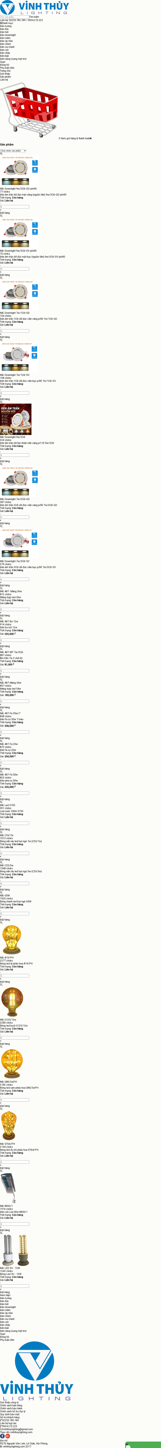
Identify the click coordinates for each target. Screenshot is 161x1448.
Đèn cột (4, 49)
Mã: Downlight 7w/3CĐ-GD (15, 499)
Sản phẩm (5, 76)
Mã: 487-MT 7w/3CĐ (11, 652)
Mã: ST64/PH (7, 1143)
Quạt (2, 61)
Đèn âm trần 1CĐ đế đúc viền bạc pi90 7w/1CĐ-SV (28, 380)
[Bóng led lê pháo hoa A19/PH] (11, 954)
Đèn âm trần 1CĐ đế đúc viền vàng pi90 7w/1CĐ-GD (28, 318)
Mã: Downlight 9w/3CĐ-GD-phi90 (18, 188)
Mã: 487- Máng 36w (11, 591)
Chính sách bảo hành (11, 1408)
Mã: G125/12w (8, 1019)
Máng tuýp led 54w (10, 688)
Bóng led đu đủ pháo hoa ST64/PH (19, 1149)
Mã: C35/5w (6, 865)
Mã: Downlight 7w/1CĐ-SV (14, 374)
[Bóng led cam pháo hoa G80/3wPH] (12, 1078)
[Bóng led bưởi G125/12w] (12, 1016)
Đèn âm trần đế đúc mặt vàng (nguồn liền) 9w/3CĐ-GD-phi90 (33, 194)
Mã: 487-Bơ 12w (9, 621)
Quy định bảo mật (9, 1414)
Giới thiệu (5, 73)
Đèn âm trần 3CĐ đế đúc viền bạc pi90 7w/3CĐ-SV (28, 567)
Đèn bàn (4, 55)
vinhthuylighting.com (14, 1446)
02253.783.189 (17, 20)
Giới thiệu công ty (9, 1402)
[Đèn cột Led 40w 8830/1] (8, 1203)
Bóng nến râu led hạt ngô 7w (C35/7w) (21, 841)
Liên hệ (4, 79)
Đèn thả (4, 29)
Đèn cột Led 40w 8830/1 (14, 1211)
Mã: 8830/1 (6, 1205)
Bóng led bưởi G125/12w (14, 1025)
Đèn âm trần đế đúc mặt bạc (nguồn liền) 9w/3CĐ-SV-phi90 (32, 256)
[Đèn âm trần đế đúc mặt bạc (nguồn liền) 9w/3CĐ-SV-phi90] (19, 247)
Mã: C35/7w (6, 835)
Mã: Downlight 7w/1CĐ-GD (15, 312)
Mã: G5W (5, 895)
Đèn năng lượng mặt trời (13, 58)
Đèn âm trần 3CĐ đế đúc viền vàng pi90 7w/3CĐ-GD (28, 505)
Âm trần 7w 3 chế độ (11, 658)
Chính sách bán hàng (11, 1405)
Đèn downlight (8, 35)
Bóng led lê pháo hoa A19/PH (16, 963)
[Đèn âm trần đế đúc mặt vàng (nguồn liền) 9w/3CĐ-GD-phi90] (19, 185)
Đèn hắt (4, 32)
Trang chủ (5, 70)
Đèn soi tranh (7, 46)
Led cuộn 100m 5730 (11, 811)
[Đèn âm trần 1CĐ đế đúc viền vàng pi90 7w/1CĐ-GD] (19, 309)
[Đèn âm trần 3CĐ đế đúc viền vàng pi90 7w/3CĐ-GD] (19, 496)
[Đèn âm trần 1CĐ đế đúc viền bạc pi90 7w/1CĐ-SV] (19, 372)
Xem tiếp (5, 1295)
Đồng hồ (4, 64)
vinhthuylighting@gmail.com (18, 1429)
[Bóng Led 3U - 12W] (15, 1265)
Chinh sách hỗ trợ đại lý (12, 1411)
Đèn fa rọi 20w (8, 750)
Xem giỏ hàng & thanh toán (75, 138)
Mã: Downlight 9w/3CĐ (12, 437)
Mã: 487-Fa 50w (9, 774)
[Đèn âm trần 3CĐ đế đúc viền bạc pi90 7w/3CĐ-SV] (19, 558)
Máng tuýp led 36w (10, 597)
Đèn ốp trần (6, 41)
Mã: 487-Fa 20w (9, 744)
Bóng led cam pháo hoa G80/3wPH (19, 1087)
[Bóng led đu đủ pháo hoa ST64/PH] (9, 1140)
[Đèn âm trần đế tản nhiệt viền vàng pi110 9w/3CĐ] (15, 434)
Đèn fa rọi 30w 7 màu (11, 719)
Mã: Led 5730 (7, 805)
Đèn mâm (5, 38)
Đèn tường (5, 26)
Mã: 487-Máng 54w (10, 682)
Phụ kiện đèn (7, 67)
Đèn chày (5, 52)
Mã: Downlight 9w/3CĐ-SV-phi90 (18, 250)
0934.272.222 (35, 20)
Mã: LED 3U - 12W (10, 1268)
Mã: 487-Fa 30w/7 (10, 713)
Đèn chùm (5, 43)
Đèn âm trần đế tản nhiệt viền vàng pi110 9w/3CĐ (27, 443)
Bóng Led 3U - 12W (10, 1274)
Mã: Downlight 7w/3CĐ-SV (14, 561)
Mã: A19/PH (7, 957)
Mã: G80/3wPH (8, 1081)
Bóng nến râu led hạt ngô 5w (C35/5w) (21, 871)
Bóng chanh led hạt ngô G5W (15, 901)
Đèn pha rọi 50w (9, 780)
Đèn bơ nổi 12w (8, 627)
